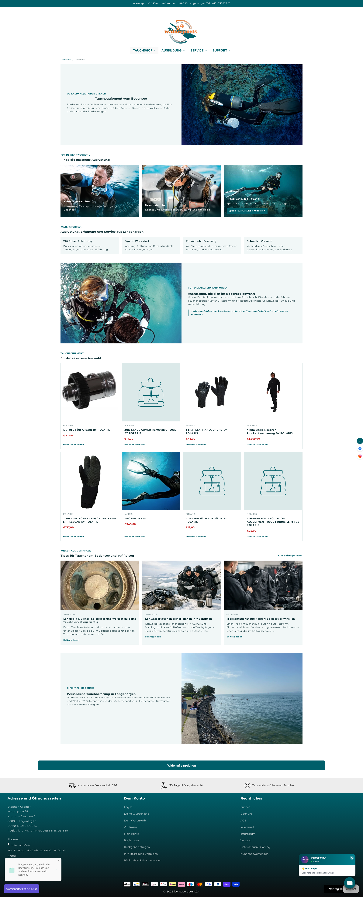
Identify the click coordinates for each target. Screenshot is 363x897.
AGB (243, 820)
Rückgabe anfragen (137, 847)
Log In (128, 807)
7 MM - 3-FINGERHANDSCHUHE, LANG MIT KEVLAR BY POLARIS (89, 520)
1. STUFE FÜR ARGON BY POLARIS (86, 429)
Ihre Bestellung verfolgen (141, 854)
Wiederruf (247, 827)
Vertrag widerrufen (341, 889)
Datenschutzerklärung (255, 847)
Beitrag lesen (71, 640)
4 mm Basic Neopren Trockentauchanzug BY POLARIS (270, 431)
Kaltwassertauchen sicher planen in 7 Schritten (178, 618)
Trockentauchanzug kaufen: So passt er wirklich (260, 618)
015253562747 (21, 845)
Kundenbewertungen (254, 854)
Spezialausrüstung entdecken (247, 210)
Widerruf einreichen (181, 765)
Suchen (245, 807)
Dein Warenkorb (135, 820)
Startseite (65, 59)
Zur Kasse (130, 827)
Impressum (248, 833)
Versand (245, 840)
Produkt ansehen (73, 444)
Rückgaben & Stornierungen (142, 860)
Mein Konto (131, 833)
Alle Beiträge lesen (290, 555)
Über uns (246, 813)
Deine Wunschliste (136, 813)
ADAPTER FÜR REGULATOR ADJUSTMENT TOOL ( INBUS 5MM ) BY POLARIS (273, 521)
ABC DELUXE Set (136, 518)
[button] (12, 32)
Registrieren (132, 840)
